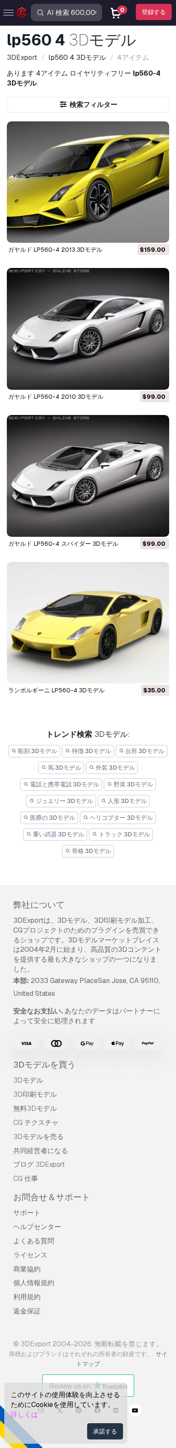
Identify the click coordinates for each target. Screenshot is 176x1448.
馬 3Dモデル (64, 767)
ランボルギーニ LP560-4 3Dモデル (56, 690)
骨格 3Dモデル (90, 851)
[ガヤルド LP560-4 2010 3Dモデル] (88, 329)
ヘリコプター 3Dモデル (120, 817)
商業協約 (27, 1269)
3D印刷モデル (35, 1094)
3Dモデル (28, 1080)
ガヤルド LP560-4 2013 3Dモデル (55, 249)
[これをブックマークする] (156, 231)
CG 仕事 (25, 1178)
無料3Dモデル (35, 1108)
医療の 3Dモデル (52, 817)
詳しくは (24, 1414)
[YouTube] (135, 1411)
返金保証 (27, 1311)
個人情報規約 (33, 1282)
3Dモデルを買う (44, 1064)
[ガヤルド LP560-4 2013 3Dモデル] (88, 182)
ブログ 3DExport (39, 1164)
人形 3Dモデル (126, 801)
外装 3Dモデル (114, 767)
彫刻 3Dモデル (37, 751)
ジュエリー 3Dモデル (64, 801)
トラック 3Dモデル (123, 834)
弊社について (39, 904)
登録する (154, 12)
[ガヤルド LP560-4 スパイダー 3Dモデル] (88, 476)
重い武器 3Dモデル (58, 834)
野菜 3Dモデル (132, 784)
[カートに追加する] (139, 231)
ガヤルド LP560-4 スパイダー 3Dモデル (63, 543)
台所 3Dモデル (144, 751)
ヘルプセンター (37, 1226)
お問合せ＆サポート (51, 1197)
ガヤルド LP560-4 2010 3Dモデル (55, 396)
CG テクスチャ (36, 1122)
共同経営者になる (40, 1150)
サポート (27, 1212)
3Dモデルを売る (38, 1136)
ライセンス (30, 1255)
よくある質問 (33, 1240)
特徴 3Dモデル (90, 751)
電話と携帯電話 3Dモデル (64, 784)
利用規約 (27, 1296)
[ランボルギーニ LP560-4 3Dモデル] (88, 623)
